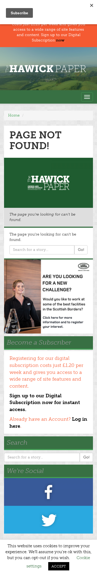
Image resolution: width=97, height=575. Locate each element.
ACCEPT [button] (58, 566)
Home (14, 115)
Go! (81, 249)
